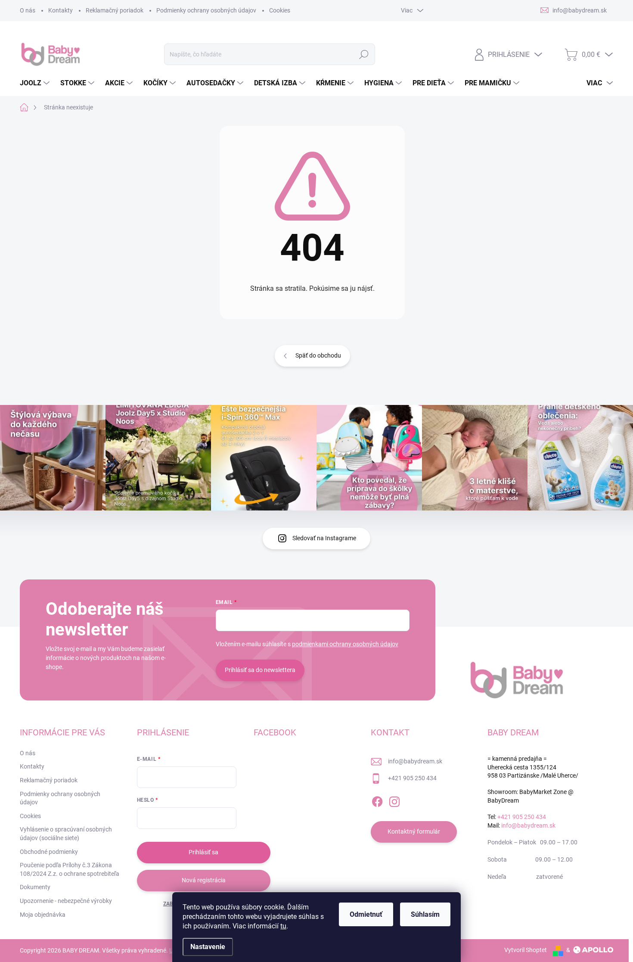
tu (283, 926)
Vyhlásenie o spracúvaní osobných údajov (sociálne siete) (66, 833)
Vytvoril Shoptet (525, 949)
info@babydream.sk (415, 761)
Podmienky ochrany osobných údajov (206, 10)
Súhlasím (425, 914)
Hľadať (364, 54)
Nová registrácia (204, 880)
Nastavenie (207, 947)
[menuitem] (36, 83)
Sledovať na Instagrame (324, 538)
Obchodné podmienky (49, 851)
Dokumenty (35, 887)
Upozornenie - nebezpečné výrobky (66, 900)
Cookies (279, 10)
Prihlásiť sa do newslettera (260, 669)
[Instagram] (394, 800)
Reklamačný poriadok (114, 10)
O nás (27, 10)
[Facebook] (377, 800)
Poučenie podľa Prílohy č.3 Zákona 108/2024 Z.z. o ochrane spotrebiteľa (69, 869)
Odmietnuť (366, 914)
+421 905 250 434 (412, 778)
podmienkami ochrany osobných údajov (345, 644)
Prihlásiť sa (203, 852)
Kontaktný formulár (414, 831)
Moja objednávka (42, 914)
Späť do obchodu (318, 355)
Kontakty (60, 10)
